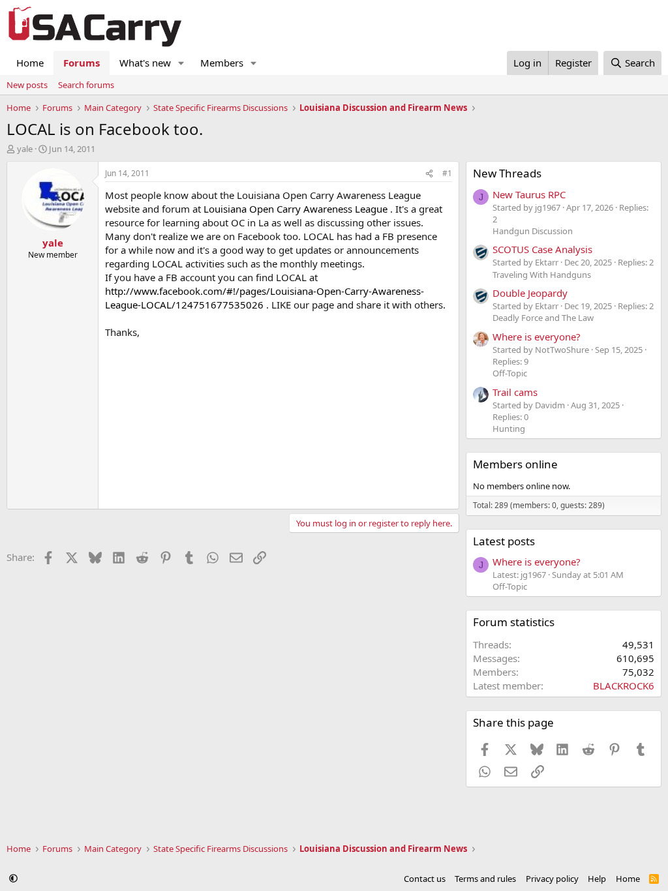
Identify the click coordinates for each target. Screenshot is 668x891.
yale (25, 149)
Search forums (86, 85)
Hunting (509, 428)
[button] (181, 63)
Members (221, 62)
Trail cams (515, 392)
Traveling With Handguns (542, 274)
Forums (81, 62)
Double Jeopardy (530, 292)
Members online (515, 464)
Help (597, 878)
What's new (145, 62)
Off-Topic (510, 373)
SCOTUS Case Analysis (542, 249)
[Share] (429, 173)
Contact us (425, 878)
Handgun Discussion (533, 231)
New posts (27, 85)
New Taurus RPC (529, 194)
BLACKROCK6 (623, 685)
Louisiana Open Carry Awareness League (295, 208)
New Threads (507, 173)
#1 (447, 173)
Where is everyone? (537, 336)
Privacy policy (552, 878)
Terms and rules (485, 878)
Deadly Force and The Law (543, 318)
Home (30, 62)
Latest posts (504, 541)
